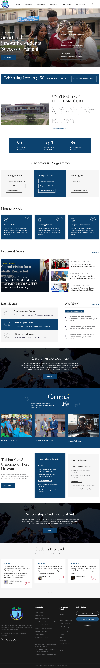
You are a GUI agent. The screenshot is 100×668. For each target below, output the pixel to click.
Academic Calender (87, 613)
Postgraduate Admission (47, 181)
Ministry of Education (66, 620)
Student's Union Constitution (43, 628)
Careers (62, 650)
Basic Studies (76, 181)
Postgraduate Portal (46, 190)
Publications (41, 4)
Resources (53, 4)
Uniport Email (39, 612)
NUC (61, 617)
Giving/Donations (65, 644)
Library (37, 641)
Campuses (63, 640)
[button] (48, 592)
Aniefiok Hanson (11, 277)
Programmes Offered (46, 186)
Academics (28, 4)
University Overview (58, 128)
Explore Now (7, 57)
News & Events (66, 4)
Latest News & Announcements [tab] (74, 311)
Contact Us (87, 625)
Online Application (45, 225)
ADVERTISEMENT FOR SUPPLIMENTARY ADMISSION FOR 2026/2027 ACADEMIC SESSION (81, 337)
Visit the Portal (9, 225)
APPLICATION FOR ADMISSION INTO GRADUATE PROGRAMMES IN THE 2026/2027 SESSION (83, 319)
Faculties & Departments (15, 186)
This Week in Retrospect (42, 638)
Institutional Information (42, 618)
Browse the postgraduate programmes (71, 45)
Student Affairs (7, 441)
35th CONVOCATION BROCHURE (83, 79)
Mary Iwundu (76, 261)
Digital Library (39, 615)
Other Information (13, 190)
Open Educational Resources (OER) (45, 622)
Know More (49, 376)
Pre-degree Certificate (79, 186)
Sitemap (62, 637)
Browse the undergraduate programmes (72, 34)
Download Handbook (87, 619)
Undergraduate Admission (15, 181)
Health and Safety (65, 624)
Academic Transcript (41, 631)
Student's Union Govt (44, 441)
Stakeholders (80, 4)
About (18, 4)
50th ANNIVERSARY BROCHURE (56, 79)
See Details (7, 485)
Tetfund (62, 614)
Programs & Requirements (80, 225)
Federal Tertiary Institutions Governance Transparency (67, 629)
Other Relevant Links (79, 190)
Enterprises (63, 647)
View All (94, 252)
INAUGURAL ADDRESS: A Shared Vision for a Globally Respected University (20, 284)
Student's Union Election (42, 625)
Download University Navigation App (45, 654)
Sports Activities (75, 441)
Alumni (62, 634)
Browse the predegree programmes (71, 56)
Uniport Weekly (39, 634)
